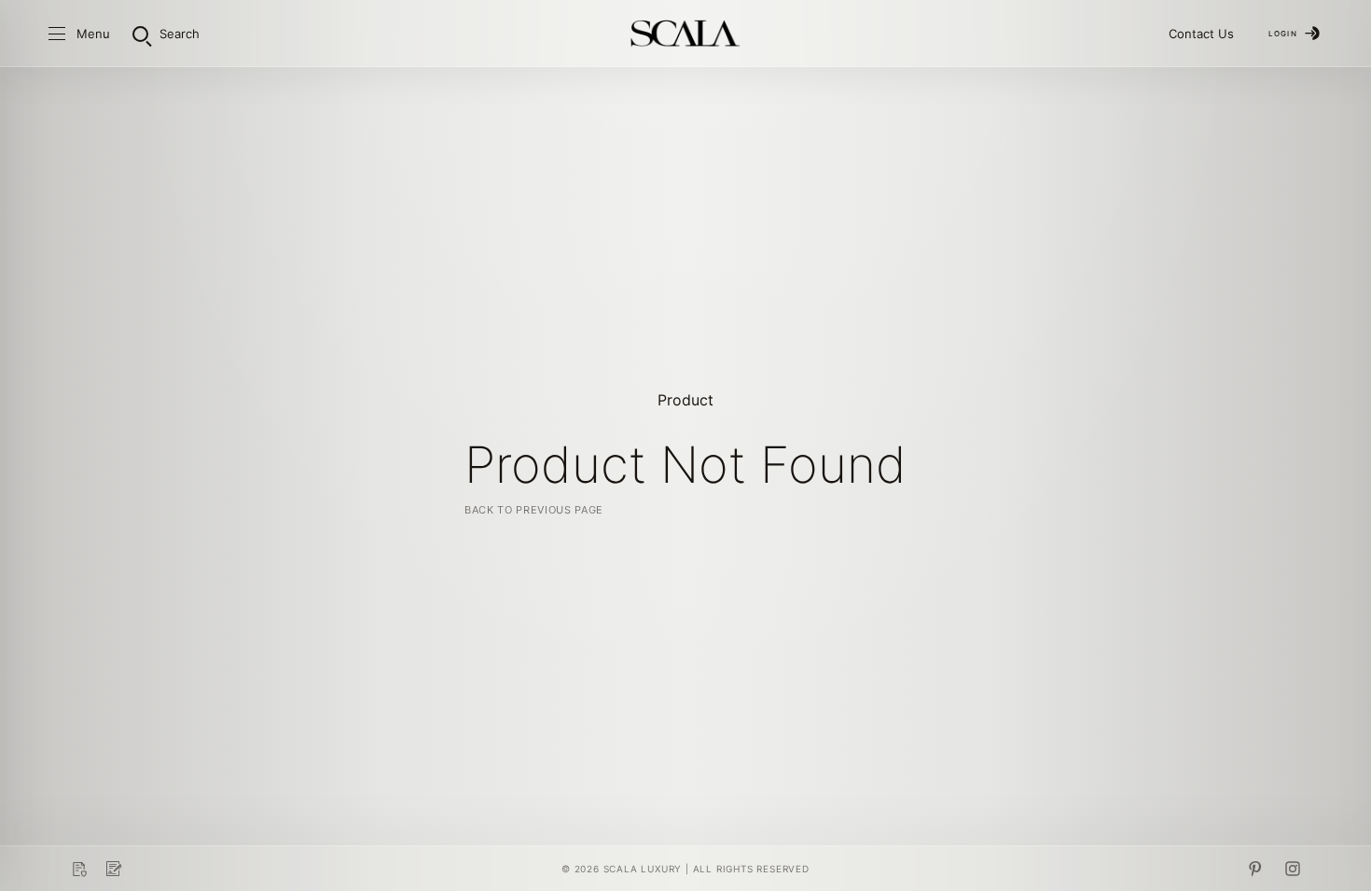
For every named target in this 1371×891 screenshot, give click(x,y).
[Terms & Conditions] (114, 868)
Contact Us (1201, 33)
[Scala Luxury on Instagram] (1292, 868)
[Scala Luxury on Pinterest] (1255, 868)
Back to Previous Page (533, 510)
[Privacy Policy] (78, 868)
